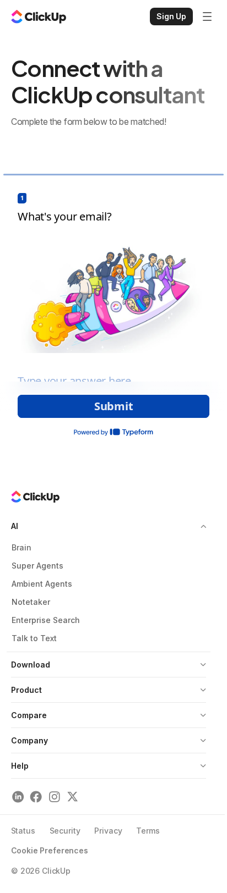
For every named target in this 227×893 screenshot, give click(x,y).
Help (20, 765)
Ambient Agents (42, 583)
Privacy (108, 830)
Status (23, 830)
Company (29, 740)
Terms (147, 830)
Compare (29, 715)
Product (26, 689)
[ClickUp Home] (38, 16)
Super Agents (37, 565)
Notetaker (31, 602)
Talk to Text (34, 638)
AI (14, 526)
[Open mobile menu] (207, 16)
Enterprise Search (46, 620)
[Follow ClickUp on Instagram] (54, 796)
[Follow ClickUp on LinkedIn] (18, 796)
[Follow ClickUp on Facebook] (36, 796)
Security (65, 830)
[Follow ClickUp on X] (72, 796)
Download (30, 664)
